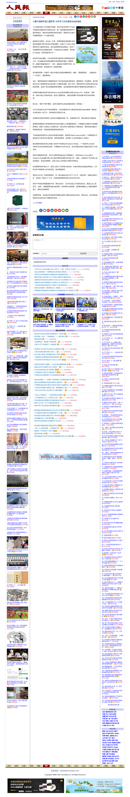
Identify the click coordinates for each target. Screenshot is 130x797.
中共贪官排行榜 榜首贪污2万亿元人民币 (56, 360)
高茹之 (112, 758)
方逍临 (104, 725)
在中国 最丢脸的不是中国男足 (52, 369)
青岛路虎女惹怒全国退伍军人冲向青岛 (55, 415)
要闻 (16, 13)
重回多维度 (45, 339)
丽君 (111, 712)
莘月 (111, 747)
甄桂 (116, 752)
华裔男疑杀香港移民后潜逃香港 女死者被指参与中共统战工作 (62, 290)
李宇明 (115, 745)
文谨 (110, 714)
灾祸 (61, 13)
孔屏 (114, 712)
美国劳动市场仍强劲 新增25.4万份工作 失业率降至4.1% (59, 280)
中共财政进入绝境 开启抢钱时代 (53, 372)
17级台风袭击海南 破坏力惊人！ (52, 352)
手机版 (118, 1)
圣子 (110, 738)
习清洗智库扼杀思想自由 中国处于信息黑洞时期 (56, 285)
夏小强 (108, 758)
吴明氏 (109, 740)
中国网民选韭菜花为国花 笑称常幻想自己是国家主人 (59, 385)
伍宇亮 (114, 716)
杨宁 (107, 738)
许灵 (111, 763)
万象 (68, 13)
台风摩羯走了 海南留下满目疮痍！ (53, 342)
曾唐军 (118, 742)
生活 (76, 13)
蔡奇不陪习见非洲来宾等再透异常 (53, 405)
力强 (110, 716)
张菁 (103, 736)
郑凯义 (108, 721)
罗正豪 (108, 733)
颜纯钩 (112, 736)
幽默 (38, 13)
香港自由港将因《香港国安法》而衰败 (53, 288)
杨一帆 (111, 718)
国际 (46, 13)
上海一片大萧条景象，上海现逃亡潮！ (54, 428)
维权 (106, 13)
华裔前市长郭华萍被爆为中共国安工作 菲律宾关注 (57, 282)
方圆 (116, 740)
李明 (107, 716)
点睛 (107, 754)
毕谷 (103, 752)
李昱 (103, 718)
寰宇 (98, 13)
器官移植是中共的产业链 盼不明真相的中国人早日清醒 (60, 436)
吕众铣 (115, 747)
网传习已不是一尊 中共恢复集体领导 (53, 403)
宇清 (110, 754)
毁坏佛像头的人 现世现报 (50, 418)
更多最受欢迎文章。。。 (116, 705)
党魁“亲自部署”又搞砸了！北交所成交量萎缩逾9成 (58, 364)
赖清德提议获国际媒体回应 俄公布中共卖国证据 (57, 410)
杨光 (103, 733)
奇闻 (53, 13)
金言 (113, 749)
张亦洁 (114, 756)
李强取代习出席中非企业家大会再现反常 (55, 349)
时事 (31, 13)
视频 (113, 13)
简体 (110, 1)
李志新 (104, 747)
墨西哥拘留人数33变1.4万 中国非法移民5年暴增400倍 (59, 277)
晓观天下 (108, 752)
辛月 (111, 745)
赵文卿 (104, 761)
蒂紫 (113, 752)
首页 (8, 13)
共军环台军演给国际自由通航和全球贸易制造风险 (57, 274)
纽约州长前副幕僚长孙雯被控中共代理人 (54, 421)
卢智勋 (104, 749)
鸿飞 (117, 756)
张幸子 (112, 733)
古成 (107, 731)
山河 (103, 738)
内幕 (23, 13)
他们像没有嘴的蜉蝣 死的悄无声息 (54, 425)
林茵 (113, 740)
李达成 (109, 761)
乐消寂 (108, 745)
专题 (91, 13)
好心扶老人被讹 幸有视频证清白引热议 (55, 354)
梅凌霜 (108, 712)
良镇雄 (109, 749)
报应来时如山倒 (47, 433)
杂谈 (121, 13)
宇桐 (108, 747)
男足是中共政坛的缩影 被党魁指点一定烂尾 (56, 334)
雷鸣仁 (108, 736)
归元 (116, 736)
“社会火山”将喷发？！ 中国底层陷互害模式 (55, 395)
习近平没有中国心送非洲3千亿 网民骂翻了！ (56, 390)
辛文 (107, 714)
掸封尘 (104, 740)
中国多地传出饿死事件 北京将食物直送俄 (55, 375)
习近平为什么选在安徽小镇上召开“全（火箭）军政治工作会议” (62, 269)
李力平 (117, 758)
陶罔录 (104, 756)
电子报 (122, 1)
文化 (83, 13)
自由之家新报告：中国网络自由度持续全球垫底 (56, 272)
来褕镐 (114, 742)
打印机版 (38, 203)
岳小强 (115, 721)
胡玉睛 (112, 723)
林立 (108, 763)
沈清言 (114, 714)
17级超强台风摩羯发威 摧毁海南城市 (54, 357)
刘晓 (103, 714)
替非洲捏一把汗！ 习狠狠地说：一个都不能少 (56, 336)
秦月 (113, 738)
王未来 (109, 742)
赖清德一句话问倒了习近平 (51, 431)
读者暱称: (36, 253)
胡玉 (103, 745)
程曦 (103, 716)
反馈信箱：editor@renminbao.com (65, 771)
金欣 (103, 712)
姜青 (113, 761)
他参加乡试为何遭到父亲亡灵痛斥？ (54, 367)
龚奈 (111, 721)
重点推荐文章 (17, 25)
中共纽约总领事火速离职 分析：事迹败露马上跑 (56, 387)
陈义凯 (117, 749)
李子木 (109, 725)
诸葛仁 (104, 763)
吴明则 (109, 756)
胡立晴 (117, 723)
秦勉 (103, 731)
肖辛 (113, 725)
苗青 (103, 758)
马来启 (111, 731)
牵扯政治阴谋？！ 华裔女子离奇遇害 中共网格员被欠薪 (60, 379)
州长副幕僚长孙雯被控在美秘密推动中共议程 (55, 400)
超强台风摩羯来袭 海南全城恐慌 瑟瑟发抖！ (56, 382)
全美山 (117, 733)
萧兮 (107, 718)
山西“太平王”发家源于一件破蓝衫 (53, 344)
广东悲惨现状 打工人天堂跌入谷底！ (53, 397)
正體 (113, 1)
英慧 (103, 754)
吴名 (103, 721)
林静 (103, 723)
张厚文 (115, 718)
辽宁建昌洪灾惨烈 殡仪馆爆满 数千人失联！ (56, 413)
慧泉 (113, 754)
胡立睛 (104, 742)
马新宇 (115, 731)
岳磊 (116, 761)
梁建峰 (108, 723)
